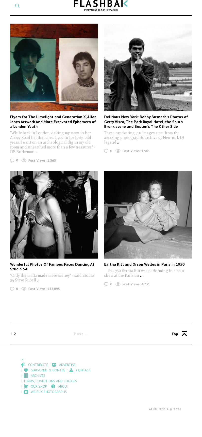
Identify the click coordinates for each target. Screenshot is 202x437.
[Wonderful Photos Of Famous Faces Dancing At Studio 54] (54, 215)
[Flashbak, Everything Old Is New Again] (101, 5)
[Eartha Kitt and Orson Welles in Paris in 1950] (148, 215)
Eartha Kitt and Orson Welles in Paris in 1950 (144, 264)
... (36, 151)
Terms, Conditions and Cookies (50, 381)
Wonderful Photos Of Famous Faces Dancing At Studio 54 (52, 266)
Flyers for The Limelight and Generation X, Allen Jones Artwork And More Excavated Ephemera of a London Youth (53, 121)
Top (174, 333)
